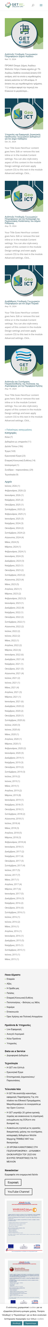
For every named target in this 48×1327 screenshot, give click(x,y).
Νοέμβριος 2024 (12, 523)
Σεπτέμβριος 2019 (13, 771)
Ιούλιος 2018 (11, 823)
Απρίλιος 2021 (12, 692)
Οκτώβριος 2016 (13, 907)
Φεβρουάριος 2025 (14, 514)
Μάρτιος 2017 (11, 888)
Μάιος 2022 (10, 640)
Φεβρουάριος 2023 (14, 598)
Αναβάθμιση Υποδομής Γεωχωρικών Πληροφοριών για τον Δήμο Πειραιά (22, 302)
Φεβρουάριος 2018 (14, 842)
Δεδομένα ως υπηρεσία (16, 441)
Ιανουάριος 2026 (13, 495)
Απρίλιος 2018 (12, 832)
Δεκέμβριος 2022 (13, 607)
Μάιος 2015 (10, 959)
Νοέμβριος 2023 (12, 565)
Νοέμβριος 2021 (12, 663)
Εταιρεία (11, 978)
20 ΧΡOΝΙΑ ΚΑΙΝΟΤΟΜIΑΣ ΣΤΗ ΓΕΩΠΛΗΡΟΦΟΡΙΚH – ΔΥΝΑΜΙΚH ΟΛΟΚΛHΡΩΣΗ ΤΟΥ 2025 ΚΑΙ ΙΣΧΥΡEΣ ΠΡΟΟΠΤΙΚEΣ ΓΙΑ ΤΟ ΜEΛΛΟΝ (23, 1154)
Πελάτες (10, 993)
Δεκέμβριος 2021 (13, 659)
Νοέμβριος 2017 (12, 856)
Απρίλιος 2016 (12, 931)
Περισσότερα (30, 1323)
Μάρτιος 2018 (11, 837)
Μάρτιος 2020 (11, 743)
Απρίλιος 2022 (12, 645)
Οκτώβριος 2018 (13, 809)
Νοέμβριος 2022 (12, 612)
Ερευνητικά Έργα (13, 455)
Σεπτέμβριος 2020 (13, 720)
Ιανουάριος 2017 (13, 893)
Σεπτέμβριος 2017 (13, 865)
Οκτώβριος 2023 (13, 570)
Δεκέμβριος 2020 (13, 706)
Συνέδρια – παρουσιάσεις (17, 469)
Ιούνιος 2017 (11, 874)
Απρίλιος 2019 (12, 790)
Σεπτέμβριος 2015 (13, 949)
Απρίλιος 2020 (12, 739)
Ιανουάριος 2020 (13, 753)
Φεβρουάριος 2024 (14, 551)
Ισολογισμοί (10, 465)
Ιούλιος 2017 (11, 870)
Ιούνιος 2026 (11, 485)
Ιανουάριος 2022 (13, 654)
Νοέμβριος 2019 (12, 762)
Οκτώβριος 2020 (13, 715)
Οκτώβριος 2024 (13, 528)
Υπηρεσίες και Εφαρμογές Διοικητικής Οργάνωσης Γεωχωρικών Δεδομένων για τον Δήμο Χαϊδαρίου (23, 136)
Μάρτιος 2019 (11, 795)
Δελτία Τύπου (11, 446)
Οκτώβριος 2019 (13, 767)
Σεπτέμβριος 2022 (13, 621)
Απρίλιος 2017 (12, 884)
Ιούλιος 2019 (11, 776)
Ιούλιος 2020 (11, 724)
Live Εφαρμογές (14, 1029)
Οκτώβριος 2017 (13, 860)
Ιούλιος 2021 (11, 678)
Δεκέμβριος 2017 (13, 851)
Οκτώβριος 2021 (13, 668)
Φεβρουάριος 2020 (14, 748)
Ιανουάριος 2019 (13, 799)
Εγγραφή (13, 1182)
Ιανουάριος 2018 (13, 846)
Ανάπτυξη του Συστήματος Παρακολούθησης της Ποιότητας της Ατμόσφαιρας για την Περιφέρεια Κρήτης (24, 383)
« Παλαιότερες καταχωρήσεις (18, 429)
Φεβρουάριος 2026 (14, 490)
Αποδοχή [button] (16, 1323)
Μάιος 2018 (10, 828)
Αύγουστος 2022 (13, 626)
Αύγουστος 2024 (13, 537)
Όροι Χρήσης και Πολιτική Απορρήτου (25, 1016)
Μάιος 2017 (10, 879)
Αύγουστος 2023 (13, 579)
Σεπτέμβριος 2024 (13, 532)
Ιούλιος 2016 (11, 917)
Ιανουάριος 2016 (13, 935)
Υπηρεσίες (12, 1043)
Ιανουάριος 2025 (13, 518)
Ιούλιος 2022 (11, 631)
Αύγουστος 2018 (13, 818)
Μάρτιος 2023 (11, 593)
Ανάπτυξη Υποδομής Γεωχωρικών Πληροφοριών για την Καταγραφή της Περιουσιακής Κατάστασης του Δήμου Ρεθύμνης (23, 220)
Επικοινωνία (13, 1011)
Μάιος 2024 (10, 542)
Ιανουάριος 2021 (13, 701)
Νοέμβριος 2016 (12, 903)
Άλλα (7, 437)
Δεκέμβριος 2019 (13, 757)
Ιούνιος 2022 (11, 635)
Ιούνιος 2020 (11, 729)
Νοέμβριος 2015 (12, 945)
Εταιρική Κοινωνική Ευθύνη (18, 460)
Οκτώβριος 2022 (13, 617)
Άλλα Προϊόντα (14, 1038)
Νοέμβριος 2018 (12, 804)
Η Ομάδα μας (13, 988)
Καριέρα (10, 1007)
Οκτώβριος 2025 (13, 504)
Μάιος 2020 (10, 734)
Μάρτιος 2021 (11, 696)
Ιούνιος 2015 (11, 954)
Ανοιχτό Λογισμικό (15, 1033)
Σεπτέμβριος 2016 (13, 912)
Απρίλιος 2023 (12, 588)
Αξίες (9, 983)
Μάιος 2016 (10, 926)
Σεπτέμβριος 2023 (13, 574)
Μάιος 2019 (10, 785)
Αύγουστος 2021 (13, 673)
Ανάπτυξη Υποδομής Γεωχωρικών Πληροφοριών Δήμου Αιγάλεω (21, 55)
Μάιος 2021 (10, 687)
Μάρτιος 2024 (11, 546)
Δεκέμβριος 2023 (13, 560)
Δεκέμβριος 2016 (13, 898)
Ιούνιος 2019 (11, 781)
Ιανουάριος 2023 (13, 603)
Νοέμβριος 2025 (12, 499)
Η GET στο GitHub (15, 1067)
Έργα (7, 451)
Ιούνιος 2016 (11, 921)
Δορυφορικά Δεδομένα (17, 1055)
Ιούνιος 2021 (11, 682)
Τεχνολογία (10, 474)
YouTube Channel (18, 1191)
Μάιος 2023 (10, 584)
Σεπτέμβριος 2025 (13, 509)
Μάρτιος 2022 (11, 649)
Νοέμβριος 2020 (12, 710)
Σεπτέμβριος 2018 (13, 813)
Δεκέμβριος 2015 (13, 940)
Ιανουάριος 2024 (13, 556)
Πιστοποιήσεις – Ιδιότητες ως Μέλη (23, 1002)
